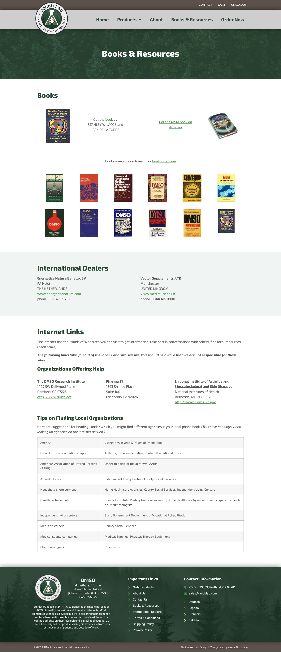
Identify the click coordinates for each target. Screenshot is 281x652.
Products (127, 19)
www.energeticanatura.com (59, 294)
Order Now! (233, 19)
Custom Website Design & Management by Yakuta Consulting (214, 647)
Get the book (103, 119)
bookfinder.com (164, 161)
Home (102, 19)
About (156, 19)
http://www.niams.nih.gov (195, 402)
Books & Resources (192, 19)
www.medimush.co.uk (157, 294)
